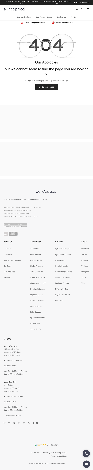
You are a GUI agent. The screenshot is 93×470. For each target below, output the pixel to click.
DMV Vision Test (61, 289)
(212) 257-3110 (10, 402)
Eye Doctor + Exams (44, 17)
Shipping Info (48, 452)
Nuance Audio (36, 260)
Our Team (7, 266)
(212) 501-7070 (10, 366)
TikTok (84, 277)
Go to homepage (46, 87)
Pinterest (84, 260)
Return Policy (36, 452)
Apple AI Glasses (37, 300)
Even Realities (35, 254)
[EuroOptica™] (14, 9)
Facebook (85, 249)
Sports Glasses (36, 306)
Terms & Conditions (58, 456)
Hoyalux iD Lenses (37, 289)
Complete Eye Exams (63, 272)
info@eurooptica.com (12, 415)
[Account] (77, 9)
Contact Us (8, 254)
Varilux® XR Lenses (38, 277)
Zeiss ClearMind (36, 272)
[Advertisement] (46, 122)
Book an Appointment (12, 260)
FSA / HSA (59, 300)
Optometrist (60, 260)
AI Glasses (34, 249)
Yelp (83, 283)
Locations (7, 249)
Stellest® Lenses (36, 266)
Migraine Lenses (36, 295)
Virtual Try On (35, 329)
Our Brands (61, 17)
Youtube (84, 266)
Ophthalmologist (61, 266)
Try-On (73, 17)
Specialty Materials (37, 318)
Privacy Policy (60, 452)
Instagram (85, 272)
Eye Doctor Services (63, 254)
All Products (35, 323)
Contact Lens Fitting (63, 277)
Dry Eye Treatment (62, 295)
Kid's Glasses (35, 312)
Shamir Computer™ (38, 283)
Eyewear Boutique (24, 17)
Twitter (84, 254)
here (29, 81)
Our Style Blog (9, 272)
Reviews (7, 277)
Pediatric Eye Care (62, 283)
